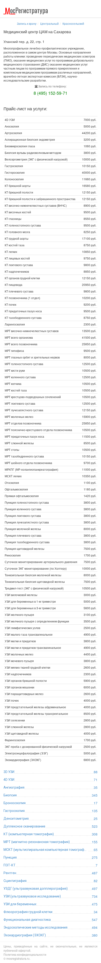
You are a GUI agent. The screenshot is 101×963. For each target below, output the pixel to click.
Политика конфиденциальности (25, 954)
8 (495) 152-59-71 (50, 93)
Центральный (49, 23)
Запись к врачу (26, 23)
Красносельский (73, 23)
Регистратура (26, 10)
